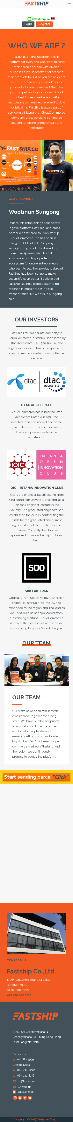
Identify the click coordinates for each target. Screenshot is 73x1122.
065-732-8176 (25, 1076)
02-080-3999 (20, 990)
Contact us (24, 1087)
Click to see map (19, 995)
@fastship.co (40, 18)
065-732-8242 (26, 1070)
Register (44, 24)
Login (28, 24)
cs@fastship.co (27, 1081)
